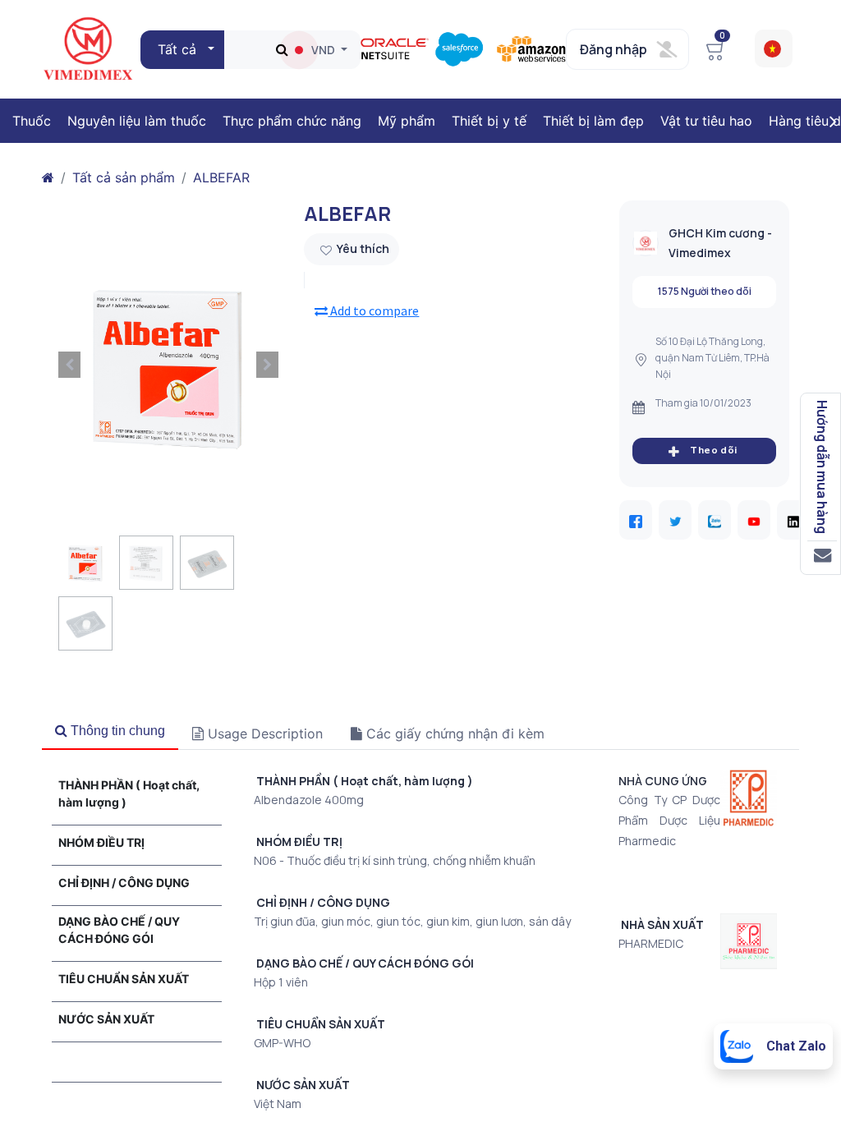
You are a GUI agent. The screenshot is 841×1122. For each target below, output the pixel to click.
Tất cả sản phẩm (123, 177)
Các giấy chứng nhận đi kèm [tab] (453, 733)
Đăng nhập (613, 49)
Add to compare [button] (373, 310)
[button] (184, 49)
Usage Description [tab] (263, 733)
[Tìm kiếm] (282, 49)
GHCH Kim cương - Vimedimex (720, 242)
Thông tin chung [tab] (116, 731)
